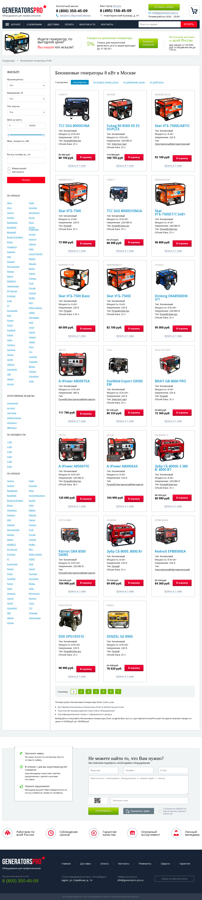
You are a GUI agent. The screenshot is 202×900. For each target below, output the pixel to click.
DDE (9, 256)
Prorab (32, 288)
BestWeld (11, 227)
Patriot (32, 273)
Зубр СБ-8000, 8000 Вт (125, 551)
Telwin (32, 342)
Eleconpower (13, 266)
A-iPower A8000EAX (122, 466)
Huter (31, 203)
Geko (9, 340)
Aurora (10, 212)
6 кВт (9, 466)
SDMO (32, 312)
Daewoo (11, 251)
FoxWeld (11, 330)
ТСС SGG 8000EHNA (74, 125)
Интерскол (34, 212)
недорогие (12, 403)
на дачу (11, 408)
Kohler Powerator (34, 228)
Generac (11, 349)
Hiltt (9, 374)
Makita (32, 258)
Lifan (31, 249)
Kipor (31, 222)
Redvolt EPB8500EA (170, 551)
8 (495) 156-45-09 (115, 10)
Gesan (10, 354)
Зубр (31, 381)
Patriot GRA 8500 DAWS (72, 553)
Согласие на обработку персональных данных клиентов (175, 811)
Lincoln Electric (36, 254)
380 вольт (12, 427)
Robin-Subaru (35, 307)
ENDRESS (11, 281)
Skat (31, 322)
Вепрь (32, 366)
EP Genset (12, 291)
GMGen (11, 364)
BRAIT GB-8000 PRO (170, 381)
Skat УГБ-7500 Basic (74, 296)
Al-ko (9, 207)
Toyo (31, 347)
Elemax (10, 271)
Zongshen (34, 376)
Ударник (33, 361)
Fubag (10, 335)
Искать (189, 24)
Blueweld (11, 232)
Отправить (103, 811)
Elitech (10, 276)
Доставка (53, 24)
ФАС (9, 315)
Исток (32, 217)
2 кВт (9, 446)
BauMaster (12, 222)
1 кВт (9, 442)
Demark (11, 261)
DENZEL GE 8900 (120, 636)
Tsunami (33, 356)
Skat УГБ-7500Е (119, 296)
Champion (12, 247)
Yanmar (32, 371)
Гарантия (184, 863)
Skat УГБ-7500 (70, 211)
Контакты (107, 24)
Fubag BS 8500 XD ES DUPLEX (123, 127)
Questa (32, 293)
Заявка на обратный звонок (174, 879)
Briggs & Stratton (15, 237)
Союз (31, 327)
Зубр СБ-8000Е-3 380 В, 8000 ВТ (171, 468)
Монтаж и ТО (87, 24)
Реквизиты (145, 863)
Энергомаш (13, 286)
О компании (34, 24)
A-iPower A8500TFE (74, 466)
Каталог (16, 24)
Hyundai (33, 207)
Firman (10, 320)
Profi (31, 283)
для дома (11, 413)
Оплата (69, 24)
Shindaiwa (34, 317)
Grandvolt (12, 369)
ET (8, 305)
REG (31, 302)
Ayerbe (10, 217)
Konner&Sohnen (37, 495)
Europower (12, 310)
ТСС (31, 351)
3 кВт (9, 451)
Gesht (10, 359)
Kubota (32, 244)
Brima (10, 242)
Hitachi (10, 379)
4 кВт (9, 456)
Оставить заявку (164, 7)
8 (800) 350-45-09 (72, 11)
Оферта (165, 863)
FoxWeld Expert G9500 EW (125, 383)
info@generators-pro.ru (165, 13)
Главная (66, 863)
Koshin (32, 234)
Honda (10, 384)
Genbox (11, 344)
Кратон (32, 239)
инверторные (14, 417)
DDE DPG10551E (71, 636)
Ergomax (11, 296)
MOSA (32, 268)
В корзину (86, 157)
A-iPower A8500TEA (74, 381)
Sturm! (32, 332)
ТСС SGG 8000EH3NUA (124, 211)
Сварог (32, 337)
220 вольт (12, 422)
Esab (9, 300)
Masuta (32, 263)
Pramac (32, 278)
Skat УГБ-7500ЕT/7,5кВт (170, 212)
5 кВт (9, 461)
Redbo (32, 298)
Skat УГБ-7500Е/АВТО (172, 125)
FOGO (10, 325)
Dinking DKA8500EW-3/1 (172, 297)
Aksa (9, 203)
